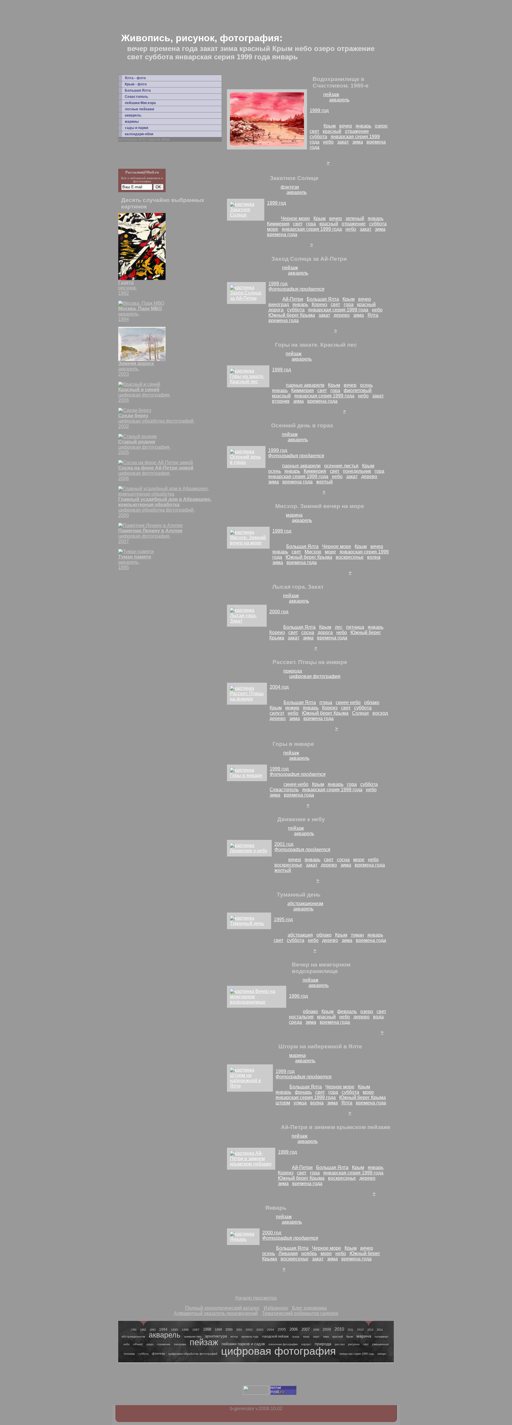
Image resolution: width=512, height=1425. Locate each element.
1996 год (298, 996)
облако (371, 702)
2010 (339, 1329)
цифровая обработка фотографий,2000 (165, 507)
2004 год (279, 687)
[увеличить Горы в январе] (247, 775)
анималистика (192, 1336)
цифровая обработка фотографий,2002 (156, 421)
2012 (360, 1329)
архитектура (216, 1336)
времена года (282, 234)
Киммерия (278, 223)
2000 (229, 1329)
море (272, 229)
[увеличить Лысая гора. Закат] (247, 620)
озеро (381, 125)
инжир (292, 707)
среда (295, 1022)
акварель (133, 115)
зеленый (354, 218)
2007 (305, 1329)
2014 (380, 1329)
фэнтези (290, 187)
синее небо (348, 702)
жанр (306, 1336)
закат (343, 141)
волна (373, 557)
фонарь (303, 1092)
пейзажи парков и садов (243, 1344)
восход (380, 713)
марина (294, 515)
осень (366, 385)
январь (363, 125)
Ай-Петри (292, 299)
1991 (134, 1329)
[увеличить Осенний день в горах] (246, 462)
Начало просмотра (256, 1297)
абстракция (300, 934)
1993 (153, 1329)
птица (325, 702)
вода (378, 1016)
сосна (307, 632)
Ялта (372, 315)
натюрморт (381, 1336)
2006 (293, 1329)
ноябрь (309, 1253)
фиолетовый (358, 390)
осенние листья (341, 465)
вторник (280, 401)
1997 (195, 1329)
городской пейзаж (275, 1336)
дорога (276, 309)
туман (357, 934)
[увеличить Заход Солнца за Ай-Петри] (246, 298)
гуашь (296, 1336)
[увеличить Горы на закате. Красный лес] (248, 381)
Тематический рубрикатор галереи (300, 1313)
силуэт (277, 713)
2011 (350, 1329)
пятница (355, 627)
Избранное (276, 1308)
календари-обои (139, 134)
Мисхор (313, 551)
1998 (207, 1329)
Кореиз (319, 304)
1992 (143, 1329)
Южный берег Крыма (291, 315)
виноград (278, 304)
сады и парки (136, 128)
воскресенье (350, 557)
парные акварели (305, 385)
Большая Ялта (138, 90)
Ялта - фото (135, 78)
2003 (259, 1329)
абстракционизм (305, 903)
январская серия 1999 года (312, 229)
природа (292, 671)
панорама (180, 1344)
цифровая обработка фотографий (192, 1353)
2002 (249, 1329)
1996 (185, 1329)
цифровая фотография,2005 (144, 447)
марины (132, 122)
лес (339, 627)
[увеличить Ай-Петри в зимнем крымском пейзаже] (251, 1163)
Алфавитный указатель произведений (216, 1313)
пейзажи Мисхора (140, 103)
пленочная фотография (283, 1344)
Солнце (360, 713)
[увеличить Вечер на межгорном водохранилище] (256, 1001)
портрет (306, 1344)
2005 (282, 1329)
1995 (174, 1329)
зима (357, 141)
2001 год (283, 844)
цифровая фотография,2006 (144, 395)
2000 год (278, 611)
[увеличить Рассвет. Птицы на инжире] (247, 698)
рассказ (340, 1344)
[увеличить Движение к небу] (249, 850)
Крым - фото (136, 84)
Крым (330, 125)
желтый (324, 481)
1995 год (283, 919)
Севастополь (136, 97)
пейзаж (331, 94)
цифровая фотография (314, 676)
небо (328, 141)
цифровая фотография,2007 (150, 536)
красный (332, 131)
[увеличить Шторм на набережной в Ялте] (250, 1085)
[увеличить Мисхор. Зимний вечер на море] (248, 542)
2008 (316, 1329)
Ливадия (288, 1253)
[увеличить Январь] (243, 1239)
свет (314, 131)
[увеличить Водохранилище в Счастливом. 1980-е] (267, 144)
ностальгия (301, 1016)
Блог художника (309, 1308)
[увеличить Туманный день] (249, 923)
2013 (370, 1329)
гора (311, 223)
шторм (283, 1102)
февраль (347, 1011)
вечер (345, 125)
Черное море (295, 218)
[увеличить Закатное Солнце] (245, 214)
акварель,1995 (134, 562)
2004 (270, 1329)
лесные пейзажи (139, 109)
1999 (218, 1329)
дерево (342, 315)
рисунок (353, 1344)
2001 (239, 1329)
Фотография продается (296, 289)
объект (138, 1344)
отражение (357, 131)
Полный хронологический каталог (222, 1308)
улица (300, 1102)
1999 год (319, 110)
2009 (327, 1329)
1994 (163, 1329)
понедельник (357, 471)
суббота (318, 136)
